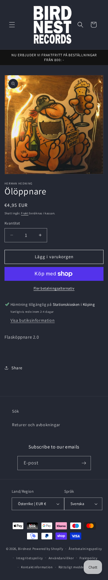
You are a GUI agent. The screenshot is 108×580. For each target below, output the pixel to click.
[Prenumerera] (84, 463)
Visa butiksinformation (32, 320)
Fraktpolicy (89, 558)
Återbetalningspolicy (85, 549)
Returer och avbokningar (36, 424)
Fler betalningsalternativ (54, 288)
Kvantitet (12, 223)
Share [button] (16, 368)
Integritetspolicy (29, 558)
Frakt (24, 213)
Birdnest (25, 549)
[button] (12, 24)
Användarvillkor (61, 558)
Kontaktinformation (37, 567)
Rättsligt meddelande (75, 567)
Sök (15, 411)
